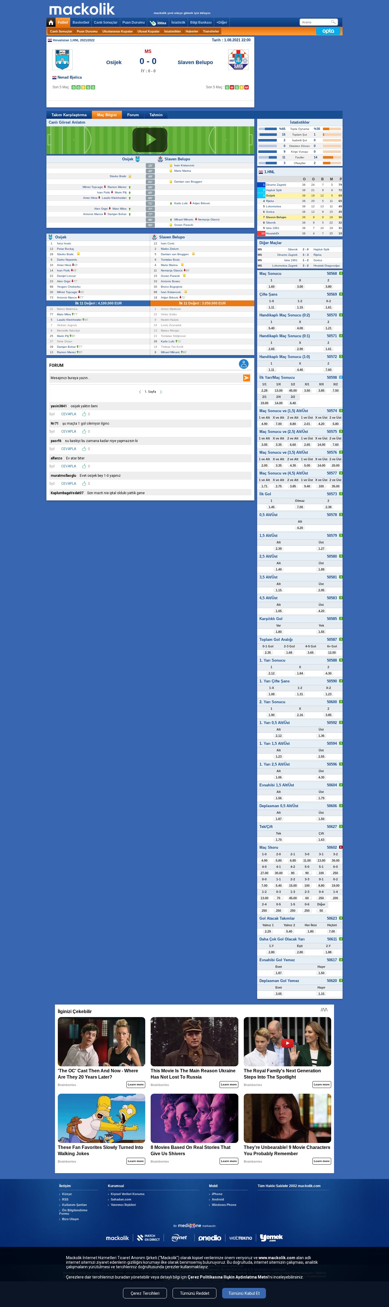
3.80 (328, 286)
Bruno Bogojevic (172, 286)
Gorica (270, 211)
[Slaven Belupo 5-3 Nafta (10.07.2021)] (227, 87)
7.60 (328, 369)
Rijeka (270, 201)
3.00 (300, 286)
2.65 (272, 349)
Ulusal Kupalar (148, 31)
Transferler (211, 31)
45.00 (293, 390)
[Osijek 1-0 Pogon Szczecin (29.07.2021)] (93, 87)
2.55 (321, 756)
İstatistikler (172, 31)
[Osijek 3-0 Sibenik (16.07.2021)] (78, 87)
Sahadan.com (121, 1199)
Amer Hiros (90, 197)
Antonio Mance (93, 214)
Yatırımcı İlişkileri (123, 1204)
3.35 (279, 444)
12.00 (332, 652)
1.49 (279, 569)
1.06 (279, 777)
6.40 (293, 403)
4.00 (300, 328)
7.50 (336, 390)
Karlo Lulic (181, 203)
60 (307, 898)
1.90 (272, 715)
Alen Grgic (101, 208)
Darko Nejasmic (68, 259)
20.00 (335, 465)
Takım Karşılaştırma (69, 115)
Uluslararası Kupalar (118, 31)
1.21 (328, 328)
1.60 (272, 286)
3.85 (321, 390)
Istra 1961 (272, 228)
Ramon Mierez (117, 187)
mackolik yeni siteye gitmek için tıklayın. (182, 13)
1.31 (300, 694)
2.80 (272, 952)
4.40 (300, 369)
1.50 (321, 819)
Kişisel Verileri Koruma (127, 1194)
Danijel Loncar (67, 275)
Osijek (114, 62)
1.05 (279, 611)
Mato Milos (119, 208)
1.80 (279, 631)
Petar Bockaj (66, 248)
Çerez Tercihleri (145, 1293)
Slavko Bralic (118, 176)
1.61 (328, 307)
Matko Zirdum (170, 248)
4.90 (264, 424)
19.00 (264, 403)
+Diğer (221, 22)
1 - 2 (306, 260)
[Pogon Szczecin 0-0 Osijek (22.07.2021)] (83, 87)
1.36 (321, 735)
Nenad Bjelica (70, 77)
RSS (65, 1199)
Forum (133, 115)
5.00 (307, 465)
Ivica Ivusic (65, 243)
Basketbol (81, 22)
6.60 (293, 444)
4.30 (293, 465)
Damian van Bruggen (188, 181)
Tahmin (156, 115)
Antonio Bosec (171, 281)
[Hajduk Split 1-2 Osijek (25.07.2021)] (88, 87)
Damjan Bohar (117, 214)
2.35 (268, 652)
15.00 (293, 885)
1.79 (321, 798)
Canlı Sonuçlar (106, 22)
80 (292, 873)
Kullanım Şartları (74, 1204)
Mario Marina (182, 170)
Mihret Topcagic (93, 187)
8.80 (293, 424)
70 (278, 898)
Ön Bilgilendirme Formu (73, 1211)
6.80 (293, 860)
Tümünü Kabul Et (244, 1293)
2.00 (264, 465)
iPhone (217, 1194)
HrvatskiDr (272, 233)
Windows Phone (224, 1204)
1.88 (328, 952)
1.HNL (269, 172)
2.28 (264, 390)
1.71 (264, 486)
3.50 (307, 390)
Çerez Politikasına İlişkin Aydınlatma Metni (228, 1277)
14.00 (278, 403)
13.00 (278, 390)
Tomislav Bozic (171, 259)
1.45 (272, 507)
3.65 (311, 652)
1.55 (321, 631)
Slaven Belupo (195, 62)
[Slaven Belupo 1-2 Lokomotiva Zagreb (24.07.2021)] (246, 87)
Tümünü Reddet (194, 1293)
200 (335, 898)
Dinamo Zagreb (276, 184)
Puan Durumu (133, 22)
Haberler (192, 31)
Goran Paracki (183, 224)
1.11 (271, 307)
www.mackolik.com (277, 1257)
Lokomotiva (273, 206)
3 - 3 (306, 254)
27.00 (264, 873)
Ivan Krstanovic (184, 165)
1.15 (300, 307)
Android (218, 1199)
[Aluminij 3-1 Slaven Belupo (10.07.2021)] (232, 87)
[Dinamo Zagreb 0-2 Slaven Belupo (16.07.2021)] (237, 87)
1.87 (279, 819)
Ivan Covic (168, 243)
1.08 (272, 694)
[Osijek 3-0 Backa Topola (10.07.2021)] (73, 87)
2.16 (300, 715)
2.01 (307, 424)
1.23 (328, 694)
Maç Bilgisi (107, 115)
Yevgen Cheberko (69, 286)
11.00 (307, 860)
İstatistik (178, 22)
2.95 (321, 590)
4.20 (321, 424)
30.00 (335, 860)
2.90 (300, 349)
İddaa (161, 23)
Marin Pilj (120, 192)
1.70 (279, 839)
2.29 (268, 931)
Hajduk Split (274, 190)
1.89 (321, 569)
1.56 (279, 798)
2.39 (279, 548)
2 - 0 (306, 249)
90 (307, 873)
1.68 (289, 652)
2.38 (328, 507)
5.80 (336, 424)
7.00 (279, 424)
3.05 (264, 444)
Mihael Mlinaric (183, 219)
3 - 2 (306, 265)
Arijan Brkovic (201, 203)
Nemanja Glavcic (209, 219)
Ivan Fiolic (103, 192)
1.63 (321, 839)
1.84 (300, 673)
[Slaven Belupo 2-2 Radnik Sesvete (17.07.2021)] (241, 87)
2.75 (279, 486)
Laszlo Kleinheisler (114, 197)
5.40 (272, 328)
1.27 (321, 548)
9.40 (307, 486)
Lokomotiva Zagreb (285, 265)
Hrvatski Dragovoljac (327, 265)
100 (321, 486)
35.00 (335, 486)
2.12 (272, 673)
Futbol (63, 22)
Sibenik (271, 222)
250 (335, 873)
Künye (67, 1194)
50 (321, 910)
